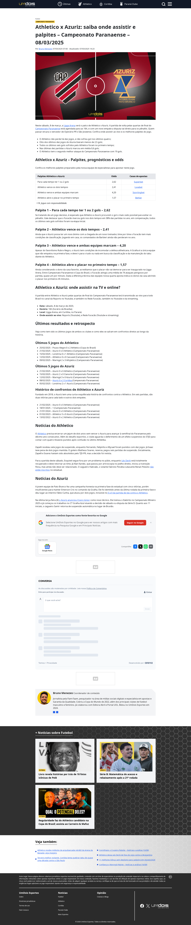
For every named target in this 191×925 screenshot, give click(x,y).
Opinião (101, 892)
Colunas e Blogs (103, 897)
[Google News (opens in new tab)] (47, 548)
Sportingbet (138, 192)
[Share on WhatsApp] (146, 546)
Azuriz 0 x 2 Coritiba (62, 380)
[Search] (163, 4)
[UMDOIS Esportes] (160, 906)
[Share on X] (140, 546)
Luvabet (138, 187)
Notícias (63, 892)
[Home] (27, 4)
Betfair (138, 197)
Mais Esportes (63, 914)
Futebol (60, 897)
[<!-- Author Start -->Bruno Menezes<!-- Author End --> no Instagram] (57, 712)
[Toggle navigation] (170, 4)
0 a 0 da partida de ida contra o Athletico (127, 492)
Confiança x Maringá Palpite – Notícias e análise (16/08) (123, 864)
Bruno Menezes (45, 49)
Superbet (138, 181)
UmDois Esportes (29, 892)
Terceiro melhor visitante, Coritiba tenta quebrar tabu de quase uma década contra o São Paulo (65, 859)
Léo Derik (126, 460)
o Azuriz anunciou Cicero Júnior (74, 500)
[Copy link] (151, 546)
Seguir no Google (135, 522)
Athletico (42, 433)
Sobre (21, 897)
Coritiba (61, 905)
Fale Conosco (24, 910)
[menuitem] (64, 4)
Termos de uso (24, 905)
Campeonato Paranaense (47, 128)
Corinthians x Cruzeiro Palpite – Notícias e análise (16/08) (124, 850)
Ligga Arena (69, 125)
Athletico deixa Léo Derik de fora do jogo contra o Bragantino (125, 855)
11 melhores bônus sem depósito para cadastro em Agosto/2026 (127, 860)
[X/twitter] (148, 906)
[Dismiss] (151, 523)
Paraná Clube (63, 910)
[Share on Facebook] (135, 546)
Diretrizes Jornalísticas (27, 901)
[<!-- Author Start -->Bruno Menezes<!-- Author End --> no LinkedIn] (54, 712)
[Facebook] (142, 906)
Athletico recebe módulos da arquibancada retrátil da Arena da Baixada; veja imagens (65, 851)
